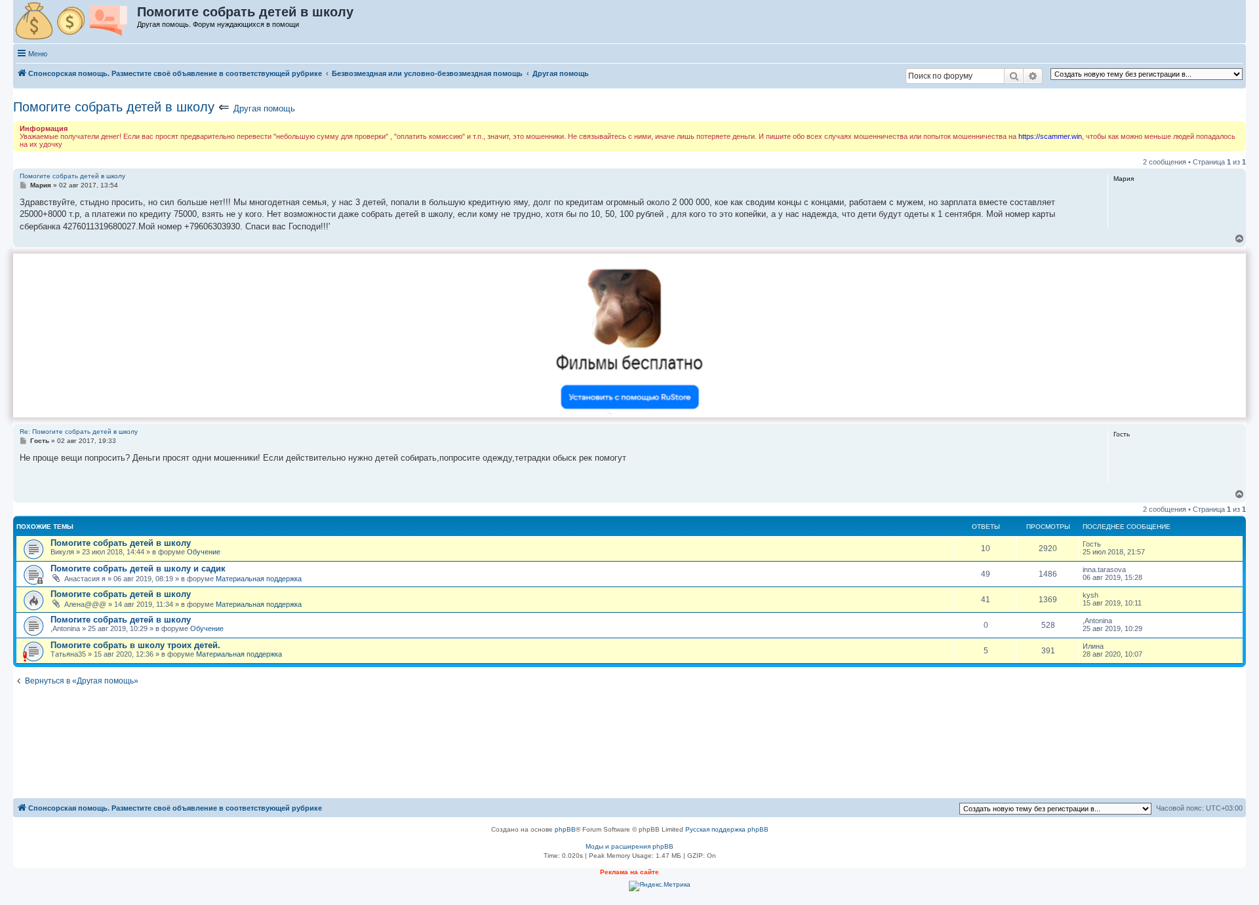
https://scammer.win (1050, 136)
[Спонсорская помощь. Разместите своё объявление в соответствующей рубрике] (75, 21)
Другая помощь (264, 108)
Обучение (203, 552)
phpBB (565, 829)
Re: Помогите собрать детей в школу (79, 431)
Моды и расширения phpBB (629, 846)
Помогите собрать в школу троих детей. (135, 645)
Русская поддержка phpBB (727, 829)
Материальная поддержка (259, 579)
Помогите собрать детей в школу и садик (138, 568)
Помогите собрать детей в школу (113, 107)
